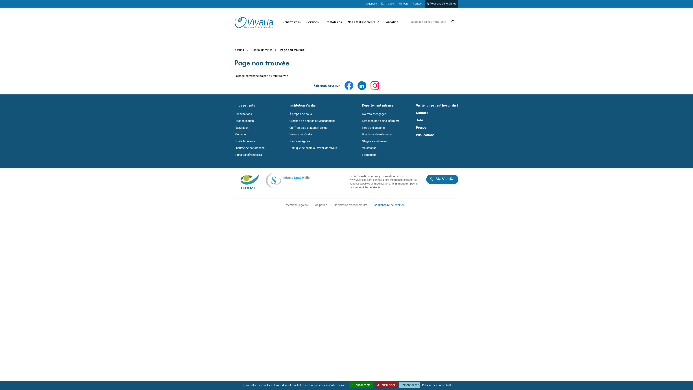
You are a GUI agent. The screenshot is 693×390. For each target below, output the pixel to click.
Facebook (349, 85)
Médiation (241, 134)
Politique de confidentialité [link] (437, 385)
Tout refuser (387, 385)
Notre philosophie (373, 127)
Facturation (242, 127)
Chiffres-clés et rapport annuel (308, 127)
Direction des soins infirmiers (381, 121)
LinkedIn (362, 85)
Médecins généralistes (443, 3)
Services (312, 22)
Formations (369, 155)
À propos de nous (300, 114)
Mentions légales (297, 205)
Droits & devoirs (245, 141)
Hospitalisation (244, 121)
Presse (421, 127)
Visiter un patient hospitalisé (437, 105)
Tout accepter (362, 385)
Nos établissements (361, 22)
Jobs (391, 3)
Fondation (391, 22)
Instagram (375, 85)
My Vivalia (445, 179)
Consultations (243, 114)
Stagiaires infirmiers (375, 141)
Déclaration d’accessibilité (350, 205)
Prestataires (333, 22)
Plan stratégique (299, 141)
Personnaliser (410, 385)
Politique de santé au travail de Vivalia (313, 148)
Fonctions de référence (377, 134)
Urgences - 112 (374, 3)
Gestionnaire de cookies (389, 205)
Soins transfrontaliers (248, 155)
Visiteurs (403, 3)
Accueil (239, 50)
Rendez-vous (292, 22)
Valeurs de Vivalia (300, 134)
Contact (417, 3)
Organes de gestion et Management (312, 121)
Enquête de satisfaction (250, 148)
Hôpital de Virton (262, 50)
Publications (425, 135)
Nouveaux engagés (374, 114)
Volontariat (369, 148)
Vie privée (320, 205)
